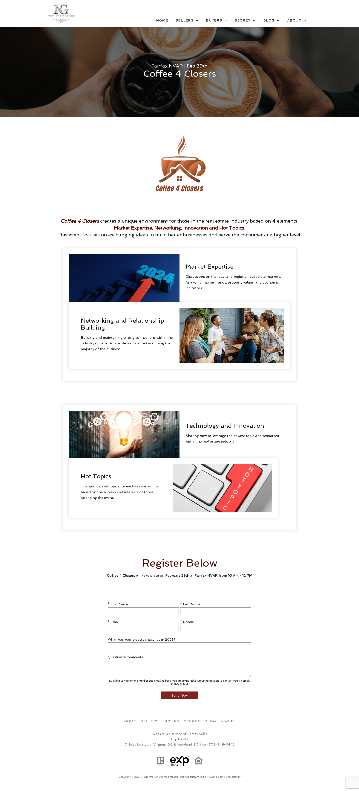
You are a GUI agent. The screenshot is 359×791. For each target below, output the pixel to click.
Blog (210, 721)
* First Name (118, 604)
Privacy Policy (215, 776)
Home (162, 20)
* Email (113, 622)
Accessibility (233, 776)
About (228, 721)
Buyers (171, 721)
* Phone (187, 622)
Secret (192, 721)
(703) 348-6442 (220, 744)
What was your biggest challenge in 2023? (141, 639)
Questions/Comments (125, 657)
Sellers (150, 721)
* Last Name (190, 604)
